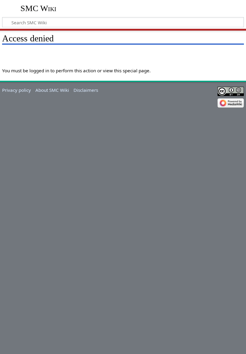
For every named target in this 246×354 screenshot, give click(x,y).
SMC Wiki (38, 8)
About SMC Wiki (52, 90)
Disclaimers (86, 90)
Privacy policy (16, 90)
